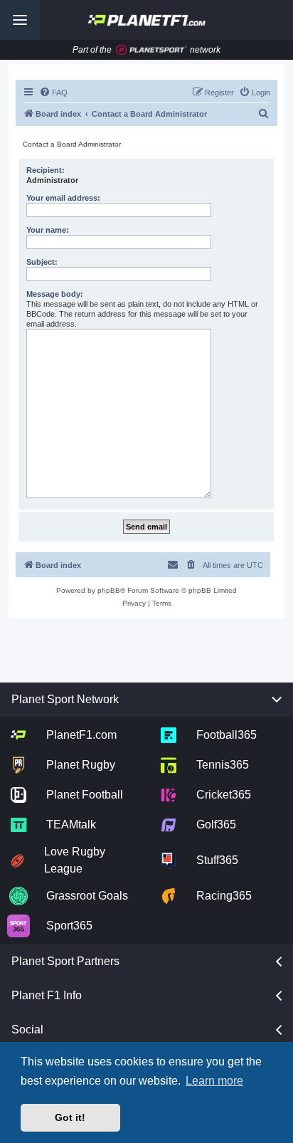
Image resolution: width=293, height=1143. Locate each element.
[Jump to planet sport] (151, 50)
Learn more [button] (214, 1081)
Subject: (42, 262)
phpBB (108, 590)
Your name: (47, 230)
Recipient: (45, 170)
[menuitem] (53, 92)
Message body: (54, 294)
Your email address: (63, 198)
